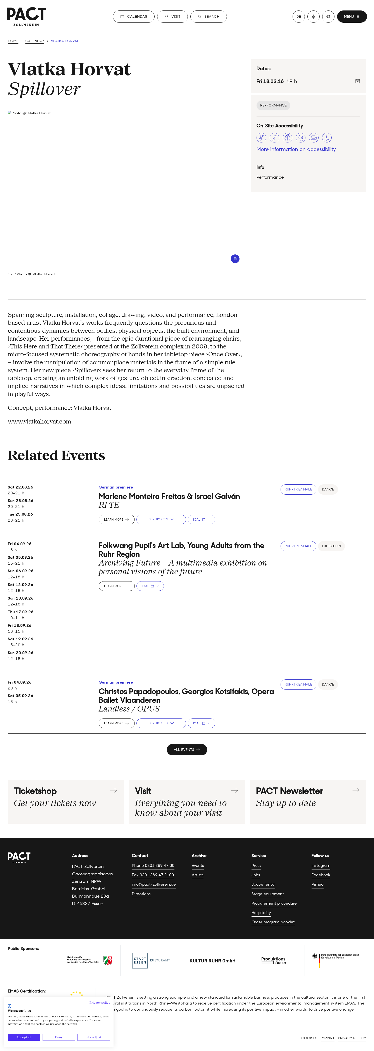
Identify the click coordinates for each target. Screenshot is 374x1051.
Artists (197, 875)
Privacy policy (352, 1038)
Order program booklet (273, 922)
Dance (328, 489)
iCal (196, 519)
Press (256, 865)
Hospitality (261, 912)
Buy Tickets (158, 519)
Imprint (327, 1038)
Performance (273, 105)
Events (198, 865)
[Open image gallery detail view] (235, 258)
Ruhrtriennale (298, 489)
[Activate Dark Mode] (328, 16)
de (298, 16)
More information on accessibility (296, 149)
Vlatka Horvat (69, 69)
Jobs (256, 875)
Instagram (321, 865)
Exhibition (331, 546)
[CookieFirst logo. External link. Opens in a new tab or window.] (9, 1006)
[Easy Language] (313, 16)
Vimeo (318, 884)
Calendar (34, 41)
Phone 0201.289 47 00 (153, 865)
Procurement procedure (274, 903)
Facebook (321, 875)
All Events (184, 749)
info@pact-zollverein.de (154, 884)
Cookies (309, 1038)
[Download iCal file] (357, 81)
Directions (141, 894)
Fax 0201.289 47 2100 (153, 875)
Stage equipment (268, 894)
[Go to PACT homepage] (26, 16)
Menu (349, 16)
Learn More (113, 519)
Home (13, 41)
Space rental (263, 884)
